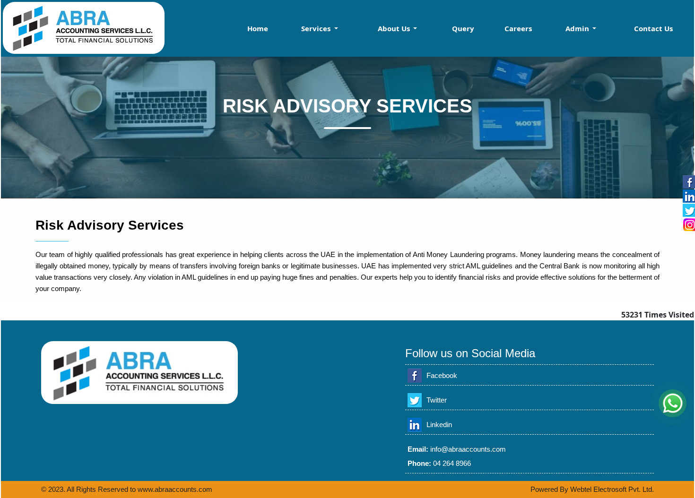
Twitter (436, 400)
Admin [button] (578, 28)
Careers (518, 28)
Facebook (441, 375)
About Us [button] (395, 28)
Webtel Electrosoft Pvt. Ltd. (612, 489)
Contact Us (653, 28)
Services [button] (316, 28)
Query (463, 28)
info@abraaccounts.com (468, 449)
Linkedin (439, 425)
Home (257, 28)
